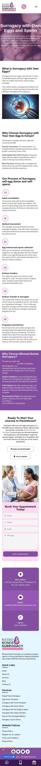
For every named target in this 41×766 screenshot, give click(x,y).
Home (4, 671)
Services (5, 678)
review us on (8, 757)
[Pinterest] (18, 751)
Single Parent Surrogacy (11, 696)
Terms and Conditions (10, 738)
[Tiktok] (28, 751)
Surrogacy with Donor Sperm (13, 706)
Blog (4, 681)
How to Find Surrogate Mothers (13, 716)
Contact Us (6, 684)
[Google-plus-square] (23, 751)
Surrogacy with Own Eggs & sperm (15, 709)
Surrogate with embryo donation (14, 713)
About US (5, 674)
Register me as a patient (11, 734)
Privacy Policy (7, 731)
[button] (36, 6)
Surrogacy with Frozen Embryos (14, 703)
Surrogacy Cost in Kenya (11, 719)
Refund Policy (7, 741)
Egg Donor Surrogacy (10, 699)
